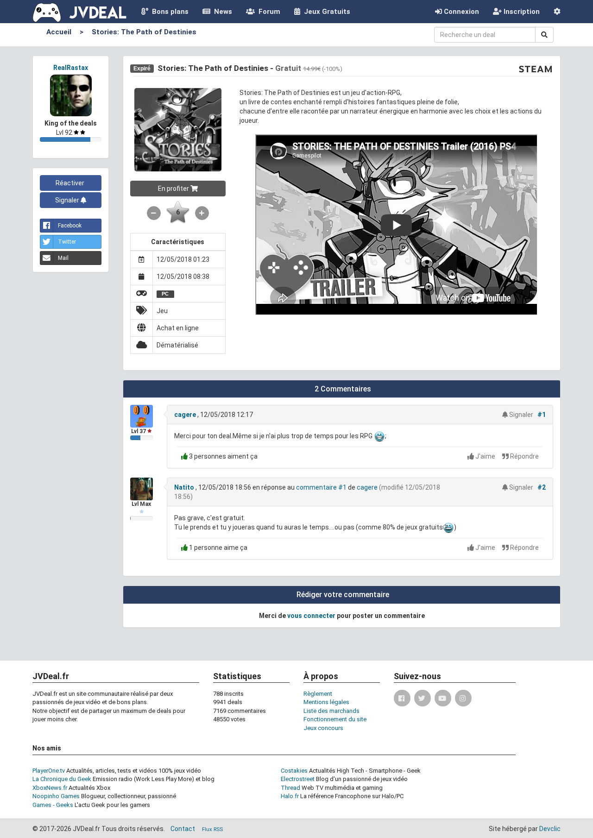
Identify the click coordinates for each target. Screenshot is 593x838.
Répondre (524, 456)
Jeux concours (323, 728)
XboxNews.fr (49, 787)
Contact (182, 828)
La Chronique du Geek (61, 778)
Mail (63, 258)
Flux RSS (212, 829)
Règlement (317, 693)
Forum (267, 11)
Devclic (550, 828)
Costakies (294, 770)
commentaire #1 (321, 487)
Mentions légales (326, 702)
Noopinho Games (56, 796)
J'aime (485, 456)
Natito (184, 487)
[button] (557, 11)
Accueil (58, 32)
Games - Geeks (52, 804)
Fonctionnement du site (334, 719)
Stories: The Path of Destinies (144, 32)
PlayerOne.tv (48, 770)
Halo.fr (290, 796)
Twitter (67, 242)
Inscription (521, 11)
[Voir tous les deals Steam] (535, 68)
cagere (185, 414)
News (221, 11)
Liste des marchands (331, 710)
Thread (290, 787)
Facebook (70, 225)
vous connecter (311, 615)
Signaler (68, 200)
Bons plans (168, 11)
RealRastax (70, 67)
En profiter (174, 188)
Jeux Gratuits (325, 11)
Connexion (460, 11)
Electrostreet (298, 778)
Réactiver (71, 183)
